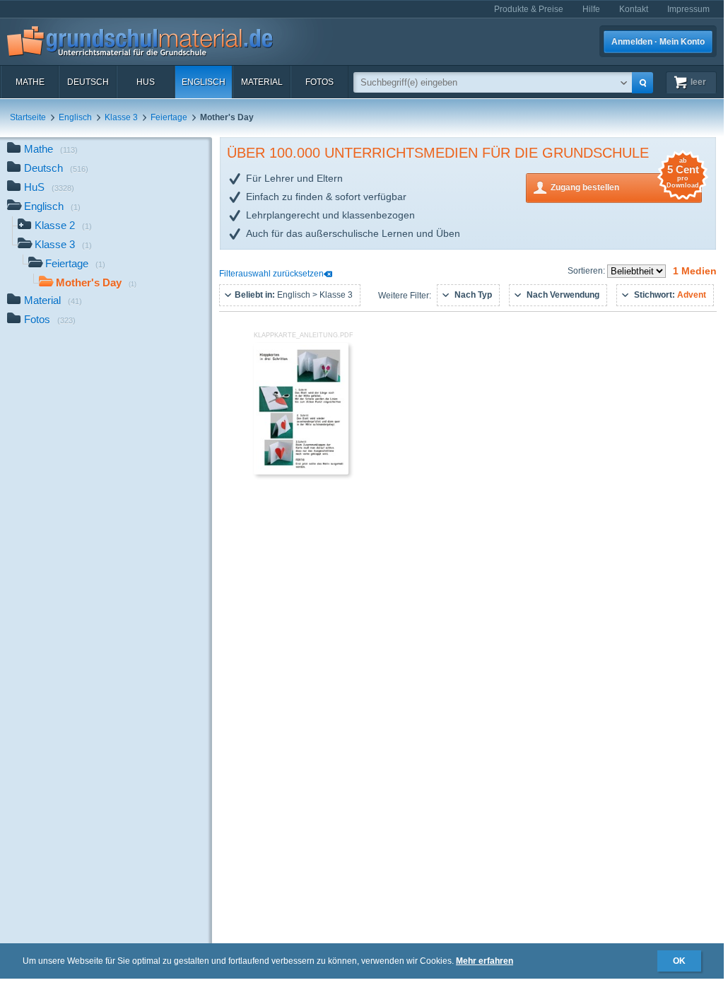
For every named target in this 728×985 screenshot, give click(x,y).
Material (262, 82)
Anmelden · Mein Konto (658, 42)
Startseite (28, 117)
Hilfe (591, 9)
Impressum (688, 9)
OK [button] (679, 961)
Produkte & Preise (528, 9)
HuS (145, 82)
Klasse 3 (121, 117)
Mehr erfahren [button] (484, 961)
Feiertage (169, 117)
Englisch (203, 82)
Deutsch (88, 82)
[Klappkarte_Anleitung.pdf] (301, 472)
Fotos (319, 82)
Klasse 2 (63, 225)
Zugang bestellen (625, 182)
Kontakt (633, 9)
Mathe (30, 82)
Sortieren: (587, 271)
